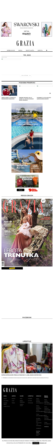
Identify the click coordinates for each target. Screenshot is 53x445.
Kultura (30, 400)
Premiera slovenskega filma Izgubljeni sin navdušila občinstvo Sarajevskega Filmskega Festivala (26, 377)
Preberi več (43, 443)
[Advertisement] (26, 10)
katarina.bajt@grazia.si (48, 412)
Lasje (13, 400)
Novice (5, 398)
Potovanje (30, 402)
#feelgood (11, 50)
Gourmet (30, 398)
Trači (21, 398)
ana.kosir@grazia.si (40, 402)
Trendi (13, 402)
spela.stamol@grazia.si (40, 415)
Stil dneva (6, 400)
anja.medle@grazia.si (48, 419)
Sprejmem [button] (35, 443)
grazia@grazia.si (47, 423)
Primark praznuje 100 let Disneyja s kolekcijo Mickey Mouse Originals (26, 99)
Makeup (13, 398)
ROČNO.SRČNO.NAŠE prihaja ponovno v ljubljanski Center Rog (21, 375)
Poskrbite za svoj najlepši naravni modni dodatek (44, 98)
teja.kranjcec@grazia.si (40, 411)
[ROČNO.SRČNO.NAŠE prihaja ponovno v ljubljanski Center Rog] (27, 372)
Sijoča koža (30, 50)
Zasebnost (38, 428)
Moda (20, 50)
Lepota (40, 50)
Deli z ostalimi (25, 75)
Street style (7, 406)
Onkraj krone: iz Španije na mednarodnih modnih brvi (9, 98)
